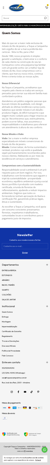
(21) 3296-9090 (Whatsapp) (13, 373)
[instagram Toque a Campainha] (12, 392)
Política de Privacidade (11, 351)
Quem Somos (7, 312)
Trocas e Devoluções (10, 341)
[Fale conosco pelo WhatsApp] (44, 450)
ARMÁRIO (5, 280)
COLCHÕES (6, 295)
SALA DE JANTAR (9, 299)
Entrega (5, 317)
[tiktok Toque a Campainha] (31, 392)
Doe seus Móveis (9, 346)
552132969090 (8, 368)
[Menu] (4, 7)
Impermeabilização (9, 326)
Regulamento (7, 336)
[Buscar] (45, 18)
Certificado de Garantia (11, 331)
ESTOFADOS (7, 275)
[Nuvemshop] (25, 451)
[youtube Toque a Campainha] (25, 392)
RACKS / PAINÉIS (8, 285)
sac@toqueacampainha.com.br (14, 378)
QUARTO (5, 290)
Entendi (38, 460)
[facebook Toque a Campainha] (18, 392)
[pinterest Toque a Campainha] (38, 392)
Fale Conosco (7, 355)
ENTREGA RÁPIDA (9, 270)
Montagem (6, 322)
